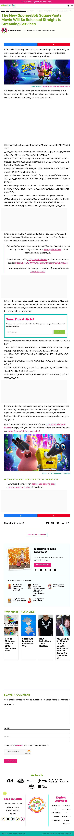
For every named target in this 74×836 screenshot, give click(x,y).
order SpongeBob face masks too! (24, 431)
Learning (56, 820)
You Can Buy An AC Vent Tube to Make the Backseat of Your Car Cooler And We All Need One (62, 648)
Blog (7, 11)
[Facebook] (46, 570)
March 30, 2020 (37, 271)
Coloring (56, 813)
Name (7, 728)
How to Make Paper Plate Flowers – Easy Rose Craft (18, 587)
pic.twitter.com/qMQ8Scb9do (54, 263)
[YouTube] (41, 570)
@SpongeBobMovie (38, 259)
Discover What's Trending (18, 11)
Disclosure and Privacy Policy (50, 833)
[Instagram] (36, 570)
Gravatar (19, 745)
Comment (9, 705)
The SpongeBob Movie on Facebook (56, 86)
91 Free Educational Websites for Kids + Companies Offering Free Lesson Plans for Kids (39, 590)
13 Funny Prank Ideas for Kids (38, 599)
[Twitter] (50, 570)
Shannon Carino (15, 30)
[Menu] (72, 6)
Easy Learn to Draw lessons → (42, 2)
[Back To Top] (5, 793)
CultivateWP (69, 833)
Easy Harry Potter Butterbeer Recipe (19, 599)
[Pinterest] (55, 570)
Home (3, 11)
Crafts (56, 816)
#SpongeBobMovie (52, 249)
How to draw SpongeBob (19, 487)
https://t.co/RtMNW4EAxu (27, 263)
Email (7, 736)
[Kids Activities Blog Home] (8, 6)
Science (66, 806)
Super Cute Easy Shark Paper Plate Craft (27, 642)
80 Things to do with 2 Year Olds (58, 585)
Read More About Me (42, 564)
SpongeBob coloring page (43, 484)
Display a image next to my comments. (27, 745)
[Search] (68, 6)
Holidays (66, 816)
